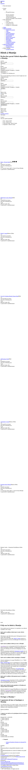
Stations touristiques (10, 33)
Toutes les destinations (19, 764)
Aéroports (10, 762)
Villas (7, 31)
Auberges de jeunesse (10, 42)
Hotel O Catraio (4, 233)
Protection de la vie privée (10, 756)
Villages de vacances (10, 29)
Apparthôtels (8, 40)
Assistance (10, 755)
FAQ (14, 755)
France (4, 764)
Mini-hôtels (8, 39)
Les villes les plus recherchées (5, 762)
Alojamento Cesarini (5, 421)
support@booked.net (12, 759)
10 (6, 766)
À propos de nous (4, 755)
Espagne (8, 764)
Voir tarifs (3, 88)
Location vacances (10, 43)
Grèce (13, 764)
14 (10, 766)
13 (9, 766)
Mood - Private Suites (5, 162)
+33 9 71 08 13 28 (4, 759)
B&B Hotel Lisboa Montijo (6, 197)
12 (8, 766)
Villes (7, 762)
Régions (14, 762)
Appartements (9, 36)
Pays (2, 761)
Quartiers (18, 762)
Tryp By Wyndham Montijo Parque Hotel (9, 296)
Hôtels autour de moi (20, 756)
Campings (8, 32)
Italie (11, 764)
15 (11, 766)
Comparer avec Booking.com (8, 73)
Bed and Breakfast (10, 34)
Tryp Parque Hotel (20, 668)
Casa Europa (3, 646)
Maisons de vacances (10, 37)
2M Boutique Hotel (5, 359)
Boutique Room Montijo (6, 484)
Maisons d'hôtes (9, 38)
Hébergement (9, 45)
